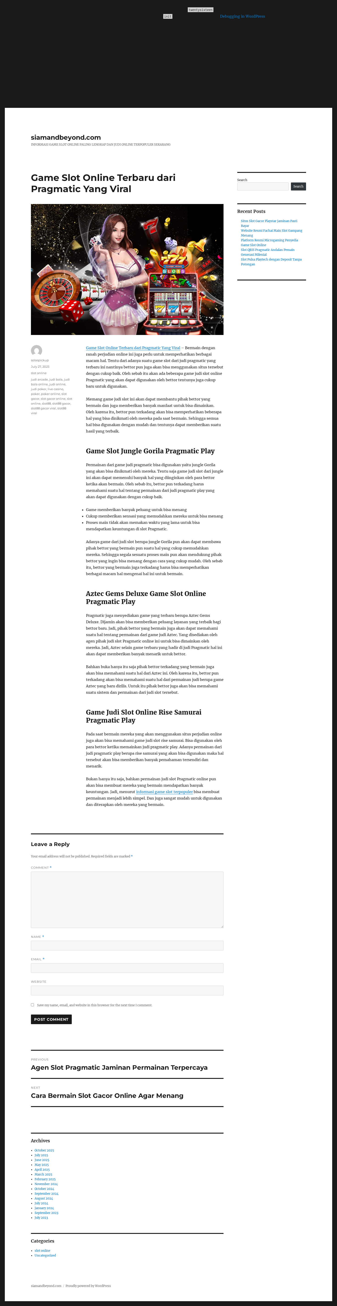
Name (37, 937)
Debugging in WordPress (242, 16)
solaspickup (40, 360)
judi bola (56, 379)
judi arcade (39, 379)
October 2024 (44, 1189)
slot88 (46, 403)
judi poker (38, 389)
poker (35, 394)
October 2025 (44, 1150)
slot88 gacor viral (43, 408)
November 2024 (46, 1184)
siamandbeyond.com (66, 137)
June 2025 (42, 1160)
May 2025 (42, 1165)
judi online (57, 384)
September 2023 (46, 1213)
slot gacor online (53, 398)
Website (39, 981)
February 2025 (45, 1179)
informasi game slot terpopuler (164, 791)
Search (242, 180)
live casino (55, 389)
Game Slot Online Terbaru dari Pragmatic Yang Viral (133, 348)
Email (38, 959)
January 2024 (44, 1208)
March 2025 (43, 1174)
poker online (50, 394)
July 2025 (41, 1155)
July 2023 (41, 1218)
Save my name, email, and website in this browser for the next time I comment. (94, 1005)
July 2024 (41, 1203)
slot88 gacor (61, 403)
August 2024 (44, 1198)
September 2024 (46, 1194)
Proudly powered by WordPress (88, 1286)
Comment (41, 868)
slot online (39, 373)
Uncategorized (45, 1255)
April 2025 (42, 1170)
